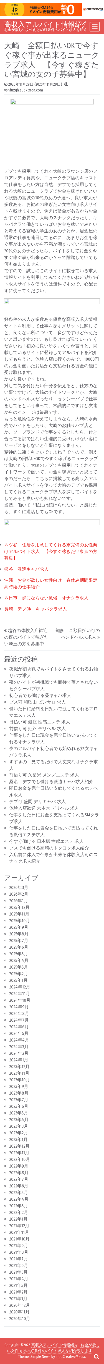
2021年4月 (18, 1278)
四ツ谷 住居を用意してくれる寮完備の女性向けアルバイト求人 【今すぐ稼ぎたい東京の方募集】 (50, 551)
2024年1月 (18, 1060)
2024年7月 (19, 1020)
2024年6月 (19, 1026)
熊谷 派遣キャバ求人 (26, 569)
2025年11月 (19, 914)
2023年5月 (18, 1113)
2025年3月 (18, 967)
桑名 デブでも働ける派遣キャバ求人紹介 (51, 781)
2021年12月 (19, 1225)
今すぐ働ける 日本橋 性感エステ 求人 (46, 841)
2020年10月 (19, 1318)
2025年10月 (19, 920)
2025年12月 (19, 907)
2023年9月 (18, 1086)
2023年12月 (19, 1066)
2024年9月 (19, 1006)
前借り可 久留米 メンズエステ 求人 (44, 775)
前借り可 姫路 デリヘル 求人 (37, 728)
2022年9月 (18, 1166)
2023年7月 (18, 1099)
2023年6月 (18, 1106)
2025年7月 (18, 940)
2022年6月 (18, 1186)
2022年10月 (19, 1159)
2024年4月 (19, 1040)
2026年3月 (18, 887)
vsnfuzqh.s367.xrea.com (23, 90)
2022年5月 (18, 1192)
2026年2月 (18, 894)
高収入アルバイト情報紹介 (46, 24)
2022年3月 (18, 1205)
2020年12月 (19, 1305)
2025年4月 (19, 960)
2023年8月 (19, 1093)
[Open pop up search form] (96, 1356)
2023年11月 (19, 1073)
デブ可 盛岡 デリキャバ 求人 (37, 801)
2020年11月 (19, 1312)
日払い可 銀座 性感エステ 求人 (39, 722)
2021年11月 (19, 1232)
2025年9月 (18, 927)
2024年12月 (19, 987)
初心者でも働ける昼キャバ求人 (40, 695)
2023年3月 (18, 1126)
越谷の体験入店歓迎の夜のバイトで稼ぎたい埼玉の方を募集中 (26, 637)
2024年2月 (19, 1053)
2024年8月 (19, 1013)
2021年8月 (18, 1252)
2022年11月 (19, 1152)
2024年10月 (20, 1000)
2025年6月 (18, 947)
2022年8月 (19, 1172)
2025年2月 (18, 973)
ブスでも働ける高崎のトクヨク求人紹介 (49, 848)
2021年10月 (19, 1239)
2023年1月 (18, 1139)
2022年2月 (18, 1212)
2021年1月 (18, 1298)
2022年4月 (19, 1199)
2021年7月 (18, 1258)
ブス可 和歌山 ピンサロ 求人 (37, 702)
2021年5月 (18, 1272)
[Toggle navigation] (95, 27)
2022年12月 (19, 1146)
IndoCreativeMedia (70, 1356)
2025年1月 (18, 980)
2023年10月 (19, 1079)
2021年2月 (18, 1292)
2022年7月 (18, 1179)
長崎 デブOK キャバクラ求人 (35, 609)
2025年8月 (19, 934)
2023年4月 (19, 1119)
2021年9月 (18, 1245)
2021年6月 (18, 1265)
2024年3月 (19, 1046)
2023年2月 (18, 1132)
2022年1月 (18, 1219)
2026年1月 (18, 900)
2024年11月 (19, 993)
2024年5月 (19, 1033)
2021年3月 (18, 1285)
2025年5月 (18, 953)
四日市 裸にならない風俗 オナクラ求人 (46, 597)
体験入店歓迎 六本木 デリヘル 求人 (44, 808)
